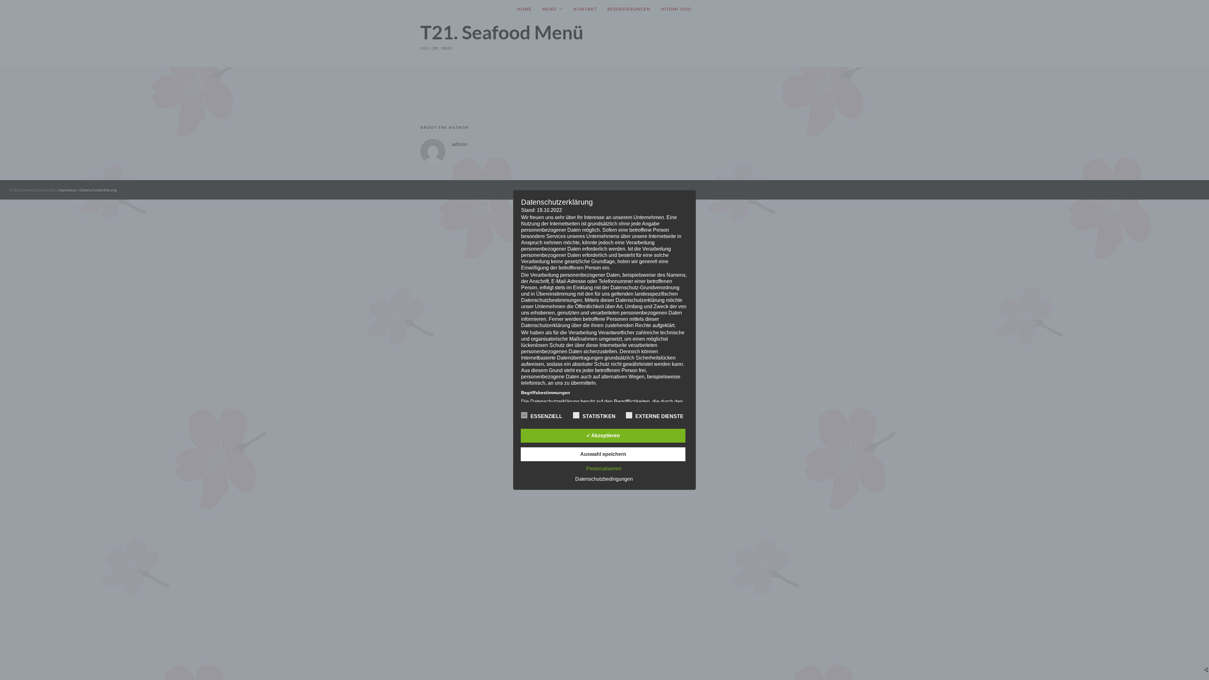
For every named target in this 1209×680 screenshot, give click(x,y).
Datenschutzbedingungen (604, 479)
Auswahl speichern (603, 454)
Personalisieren (604, 468)
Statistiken (599, 416)
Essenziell (546, 416)
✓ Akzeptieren (603, 435)
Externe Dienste (659, 416)
